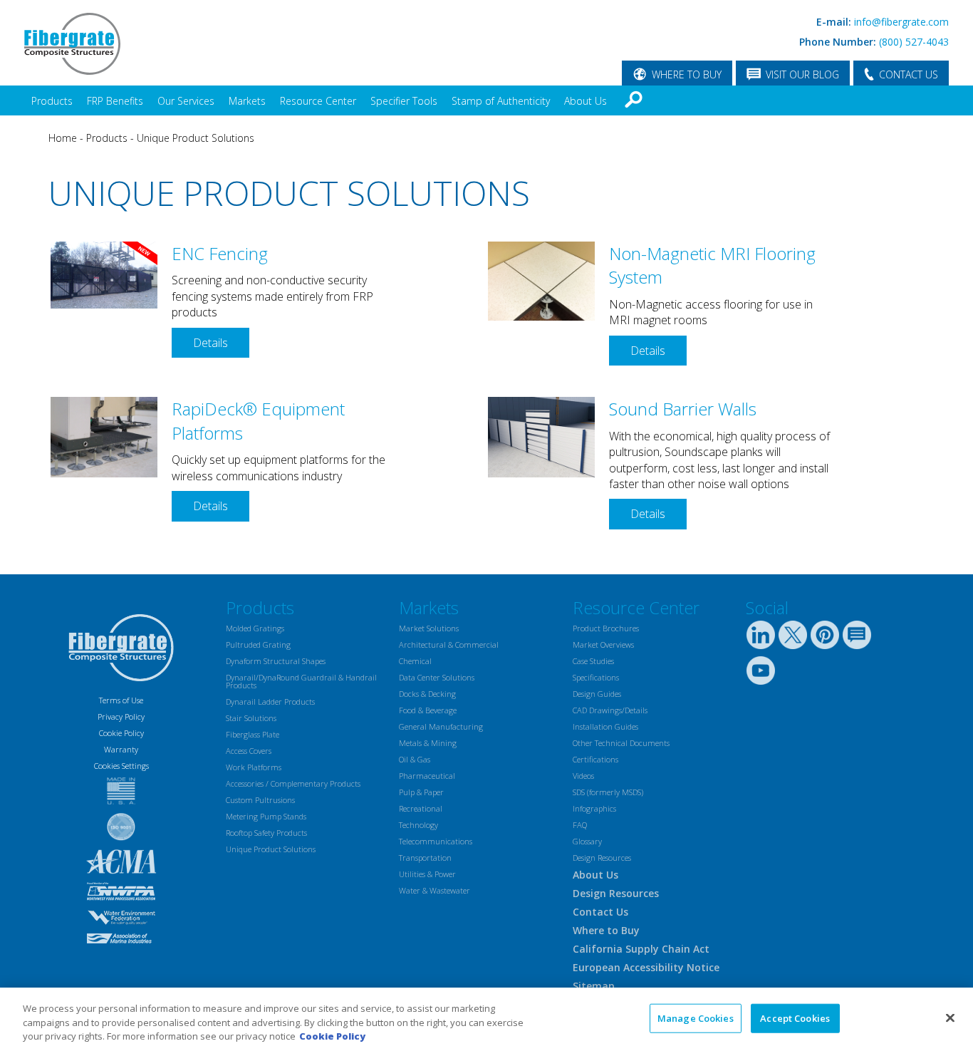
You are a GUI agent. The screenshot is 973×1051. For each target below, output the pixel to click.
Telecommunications (435, 841)
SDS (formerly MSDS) (608, 792)
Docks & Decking (427, 693)
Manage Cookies (695, 1017)
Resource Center (318, 101)
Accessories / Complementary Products (293, 783)
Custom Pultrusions (260, 799)
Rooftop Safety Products (266, 832)
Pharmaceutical (427, 775)
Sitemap (594, 986)
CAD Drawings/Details (610, 710)
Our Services (185, 101)
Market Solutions (429, 628)
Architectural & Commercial (449, 644)
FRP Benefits (115, 101)
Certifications (595, 759)
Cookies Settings (121, 765)
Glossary (587, 841)
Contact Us (600, 911)
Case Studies (593, 661)
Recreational (420, 808)
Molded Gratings (255, 628)
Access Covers (248, 750)
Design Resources (602, 857)
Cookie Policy (121, 733)
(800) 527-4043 (914, 41)
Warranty (121, 749)
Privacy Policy (121, 716)
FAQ (580, 824)
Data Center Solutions (436, 677)
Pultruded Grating (258, 644)
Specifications (596, 677)
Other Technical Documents (621, 742)
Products (52, 101)
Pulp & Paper (421, 792)
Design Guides (597, 693)
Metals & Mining (428, 742)
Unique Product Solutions (195, 138)
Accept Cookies (795, 1017)
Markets (247, 101)
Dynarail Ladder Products (270, 701)
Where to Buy (606, 930)
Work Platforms (253, 767)
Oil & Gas (414, 759)
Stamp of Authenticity (501, 101)
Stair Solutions (251, 718)
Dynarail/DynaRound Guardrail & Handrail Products (301, 681)
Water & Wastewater (434, 890)
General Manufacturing (441, 726)
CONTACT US (908, 74)
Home (62, 138)
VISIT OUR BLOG (802, 74)
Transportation (425, 857)
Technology (418, 824)
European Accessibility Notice (646, 967)
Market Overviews (603, 644)
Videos (583, 775)
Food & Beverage (428, 710)
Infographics (594, 808)
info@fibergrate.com (901, 22)
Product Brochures (606, 628)
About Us (585, 101)
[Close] (950, 1017)
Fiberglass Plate (252, 734)
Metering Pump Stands (266, 816)
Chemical (415, 661)
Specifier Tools (403, 101)
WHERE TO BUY (687, 74)
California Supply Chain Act (641, 949)
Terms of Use (121, 700)
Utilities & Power (427, 874)
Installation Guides (605, 726)
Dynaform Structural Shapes (276, 661)
